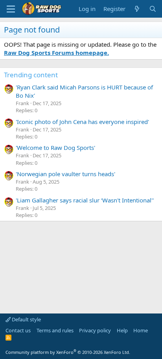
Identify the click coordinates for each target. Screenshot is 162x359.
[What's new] (137, 9)
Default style (26, 319)
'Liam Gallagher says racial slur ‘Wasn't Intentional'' (85, 200)
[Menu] (11, 9)
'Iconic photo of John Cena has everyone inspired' (82, 122)
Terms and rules (55, 330)
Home (140, 330)
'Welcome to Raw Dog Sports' (55, 147)
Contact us (18, 330)
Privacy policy (95, 330)
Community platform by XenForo (68, 352)
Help (122, 330)
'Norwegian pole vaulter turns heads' (65, 174)
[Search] (152, 9)
